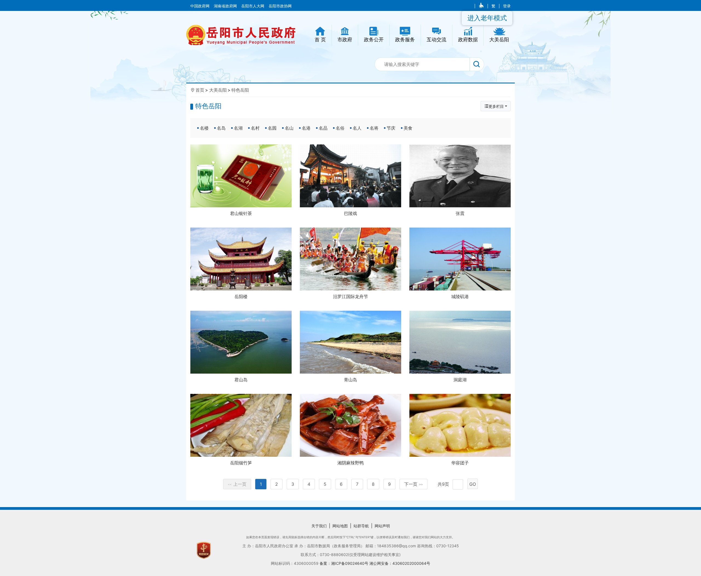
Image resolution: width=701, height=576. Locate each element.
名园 (272, 128)
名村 (255, 128)
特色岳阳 (240, 90)
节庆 (391, 128)
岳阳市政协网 (280, 6)
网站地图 (340, 525)
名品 (323, 128)
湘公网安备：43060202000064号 (399, 563)
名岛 (221, 128)
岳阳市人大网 (253, 6)
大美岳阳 (218, 90)
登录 (507, 6)
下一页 (413, 484)
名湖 (238, 128)
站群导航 (361, 525)
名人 (357, 128)
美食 (408, 128)
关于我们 (319, 525)
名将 (374, 128)
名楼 (204, 128)
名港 (306, 128)
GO (472, 484)
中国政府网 (200, 6)
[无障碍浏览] (482, 6)
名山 (289, 128)
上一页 (237, 484)
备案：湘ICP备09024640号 (344, 563)
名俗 (340, 128)
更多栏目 (496, 106)
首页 (200, 90)
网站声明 (382, 525)
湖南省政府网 (226, 6)
